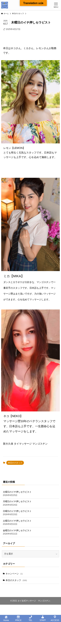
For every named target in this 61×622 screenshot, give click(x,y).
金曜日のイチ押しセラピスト (17, 532)
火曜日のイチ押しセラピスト (17, 493)
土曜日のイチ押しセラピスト (17, 522)
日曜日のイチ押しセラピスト (17, 512)
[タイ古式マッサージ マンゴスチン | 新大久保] (4, 5)
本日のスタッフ (15, 463)
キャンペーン (14, 573)
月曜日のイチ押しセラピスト (17, 503)
